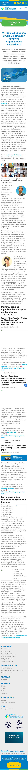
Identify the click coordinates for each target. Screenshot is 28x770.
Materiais (4, 679)
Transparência (5, 651)
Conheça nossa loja (7, 709)
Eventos (3, 686)
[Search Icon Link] (20, 8)
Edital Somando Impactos (5, 3)
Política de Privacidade (8, 656)
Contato (3, 700)
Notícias (3, 688)
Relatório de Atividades (8, 654)
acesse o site (11, 432)
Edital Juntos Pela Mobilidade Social (12, 670)
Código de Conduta (7, 659)
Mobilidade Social (6, 668)
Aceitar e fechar (14, 766)
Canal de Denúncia (7, 661)
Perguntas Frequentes (8, 702)
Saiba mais (16, 761)
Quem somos (5, 649)
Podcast (3, 691)
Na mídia (4, 693)
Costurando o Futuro (7, 673)
